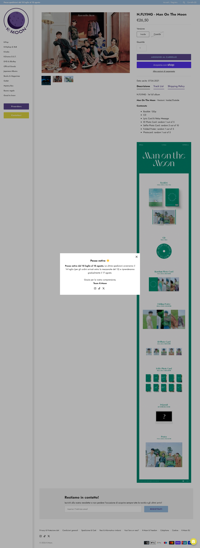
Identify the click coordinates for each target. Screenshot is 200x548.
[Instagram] (95, 289)
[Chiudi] (137, 257)
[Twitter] (103, 289)
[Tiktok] (99, 289)
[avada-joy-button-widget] (193, 541)
